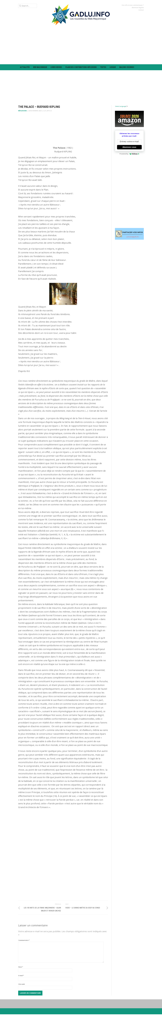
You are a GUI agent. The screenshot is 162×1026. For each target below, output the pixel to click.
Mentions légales (138, 7)
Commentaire (24, 940)
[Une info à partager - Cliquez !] (129, 234)
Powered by (124, 154)
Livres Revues (56, 67)
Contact (141, 10)
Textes (103, 67)
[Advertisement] (81, 44)
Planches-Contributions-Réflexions (81, 67)
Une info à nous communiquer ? (133, 5)
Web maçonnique (40, 67)
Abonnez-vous (129, 147)
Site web (21, 984)
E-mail (21, 976)
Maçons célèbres (126, 67)
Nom (20, 967)
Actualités (25, 67)
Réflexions (22, 111)
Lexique (113, 67)
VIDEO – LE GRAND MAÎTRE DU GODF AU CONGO (82, 908)
